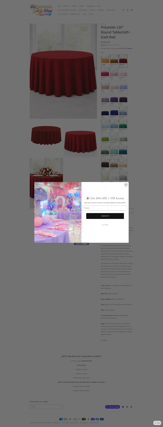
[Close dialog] (126, 184)
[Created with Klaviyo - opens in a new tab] (81, 244)
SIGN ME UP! (105, 216)
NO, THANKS (105, 225)
